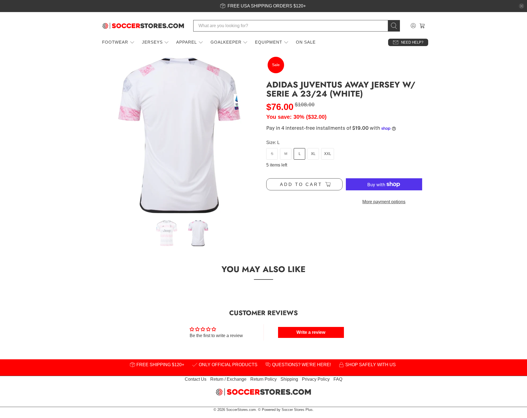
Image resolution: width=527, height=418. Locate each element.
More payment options (383, 201)
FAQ (337, 379)
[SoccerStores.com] (143, 25)
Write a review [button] (310, 332)
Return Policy (263, 379)
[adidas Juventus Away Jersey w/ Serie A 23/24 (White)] (181, 134)
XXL (327, 154)
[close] (521, 6)
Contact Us (195, 379)
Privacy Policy (316, 379)
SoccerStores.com (241, 410)
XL (313, 154)
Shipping (289, 379)
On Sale (306, 42)
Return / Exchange (228, 379)
